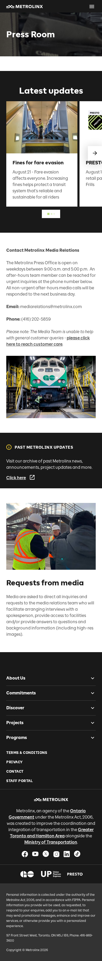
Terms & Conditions (26, 753)
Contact (15, 771)
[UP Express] (51, 874)
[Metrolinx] (51, 799)
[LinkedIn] (67, 854)
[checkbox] (90, 678)
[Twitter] (46, 854)
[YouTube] (35, 854)
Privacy (14, 762)
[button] (24, 6)
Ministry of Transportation (50, 842)
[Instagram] (56, 854)
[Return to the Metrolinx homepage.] (24, 6)
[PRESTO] (75, 874)
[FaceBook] (25, 854)
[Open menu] (92, 6)
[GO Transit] (27, 874)
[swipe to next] (95, 153)
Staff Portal (19, 781)
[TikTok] (77, 854)
